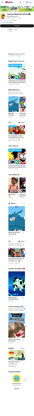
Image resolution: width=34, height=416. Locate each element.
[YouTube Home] (9, 2)
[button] (3, 16)
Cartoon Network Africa (13, 139)
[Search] (20, 2)
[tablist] (17, 29)
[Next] (25, 71)
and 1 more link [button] (9, 22)
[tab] (10, 29)
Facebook (3, 22)
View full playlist (12, 366)
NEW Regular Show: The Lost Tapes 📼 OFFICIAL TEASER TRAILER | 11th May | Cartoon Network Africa (17, 54)
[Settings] (23, 2)
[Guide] (2, 2)
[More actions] (17, 114)
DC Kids (10, 363)
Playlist (15, 363)
